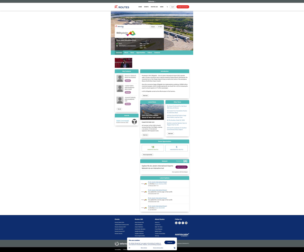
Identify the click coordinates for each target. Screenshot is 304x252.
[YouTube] (186, 223)
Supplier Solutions (139, 233)
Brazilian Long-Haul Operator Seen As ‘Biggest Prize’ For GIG (177, 124)
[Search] (167, 6)
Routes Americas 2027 (120, 227)
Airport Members (139, 227)
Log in (172, 7)
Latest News (152, 102)
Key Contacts (126, 71)
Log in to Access (181, 167)
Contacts (157, 52)
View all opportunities (147, 154)
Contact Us (157, 224)
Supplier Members (139, 231)
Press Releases (158, 229)
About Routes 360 (139, 222)
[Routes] (122, 6)
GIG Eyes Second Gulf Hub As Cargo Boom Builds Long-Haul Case (176, 116)
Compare (153, 26)
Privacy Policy (126, 249)
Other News (177, 102)
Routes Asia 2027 (119, 229)
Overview (119, 52)
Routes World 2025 (160, 208)
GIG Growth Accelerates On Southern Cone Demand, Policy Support (177, 128)
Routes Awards (118, 233)
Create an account (183, 7)
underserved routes (176, 148)
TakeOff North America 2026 (122, 224)
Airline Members (139, 224)
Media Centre (158, 231)
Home (140, 7)
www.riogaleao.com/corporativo (127, 45)
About (126, 52)
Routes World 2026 (119, 222)
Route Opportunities (164, 141)
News (161, 7)
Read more (145, 95)
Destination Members (140, 229)
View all (119, 109)
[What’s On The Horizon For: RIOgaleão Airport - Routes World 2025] (123, 63)
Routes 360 (154, 7)
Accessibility (118, 249)
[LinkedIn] (176, 223)
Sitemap (157, 235)
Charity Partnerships (160, 233)
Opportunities (140, 52)
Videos (149, 52)
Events (146, 7)
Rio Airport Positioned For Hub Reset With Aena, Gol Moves (177, 107)
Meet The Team (158, 227)
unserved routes (152, 148)
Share (160, 26)
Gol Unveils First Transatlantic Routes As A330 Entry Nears (177, 111)
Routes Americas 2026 (161, 184)
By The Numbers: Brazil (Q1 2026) (176, 120)
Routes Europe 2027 (120, 231)
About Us (157, 222)
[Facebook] (183, 223)
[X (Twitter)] (179, 223)
